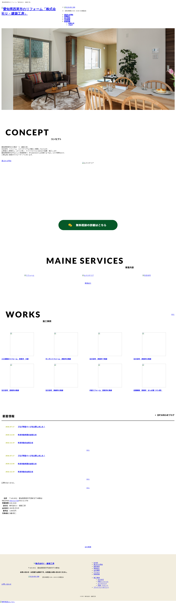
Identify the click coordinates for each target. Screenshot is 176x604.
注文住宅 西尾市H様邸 (10, 390)
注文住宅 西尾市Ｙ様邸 (98, 359)
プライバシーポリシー (101, 587)
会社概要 (67, 20)
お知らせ (71, 23)
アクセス (97, 572)
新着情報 (67, 21)
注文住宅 (101, 579)
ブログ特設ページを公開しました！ (31, 427)
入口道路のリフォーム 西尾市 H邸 (15, 359)
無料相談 (97, 566)
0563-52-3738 (14, 501)
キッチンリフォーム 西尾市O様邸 (58, 359)
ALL (172, 314)
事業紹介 (67, 16)
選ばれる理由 (68, 15)
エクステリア (102, 583)
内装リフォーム (103, 581)
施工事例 (67, 18)
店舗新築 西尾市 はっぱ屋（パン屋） (148, 390)
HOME (96, 563)
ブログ (70, 25)
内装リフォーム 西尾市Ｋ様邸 (101, 390)
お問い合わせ (6, 584)
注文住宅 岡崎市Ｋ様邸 (54, 390)
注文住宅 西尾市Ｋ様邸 (142, 359)
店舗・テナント (103, 585)
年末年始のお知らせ (25, 443)
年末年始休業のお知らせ (27, 435)
